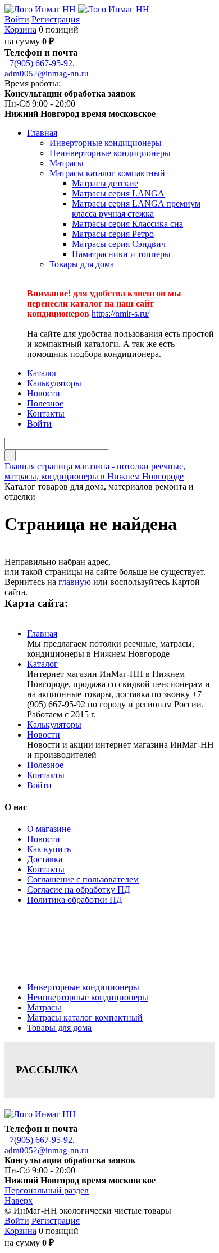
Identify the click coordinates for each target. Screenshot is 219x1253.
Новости (43, 734)
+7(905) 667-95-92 (38, 63)
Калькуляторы (54, 724)
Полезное (45, 765)
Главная (42, 633)
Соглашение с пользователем (83, 879)
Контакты (46, 775)
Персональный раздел (46, 1190)
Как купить (49, 849)
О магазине (49, 829)
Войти (16, 19)
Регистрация (55, 19)
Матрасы (44, 1007)
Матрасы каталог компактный (85, 1017)
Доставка (44, 859)
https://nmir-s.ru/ (120, 313)
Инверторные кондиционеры (83, 987)
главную (74, 582)
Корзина (20, 29)
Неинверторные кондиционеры (87, 997)
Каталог (42, 664)
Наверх (18, 1200)
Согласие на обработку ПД (78, 889)
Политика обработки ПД (74, 899)
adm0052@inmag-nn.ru (46, 73)
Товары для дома (59, 1027)
